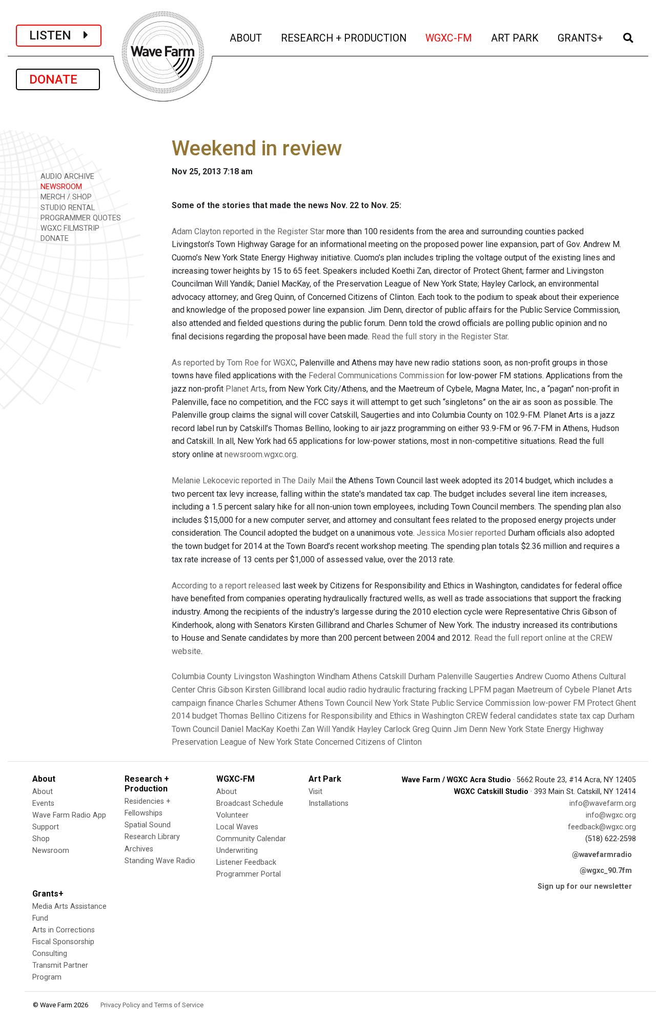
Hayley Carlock (384, 729)
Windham (333, 676)
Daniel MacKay (247, 729)
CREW (477, 716)
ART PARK (515, 38)
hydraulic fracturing (402, 690)
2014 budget (194, 716)
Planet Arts (245, 389)
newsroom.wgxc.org (260, 454)
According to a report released (226, 585)
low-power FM (558, 703)
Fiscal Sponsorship (63, 942)
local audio (327, 690)
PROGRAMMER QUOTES (79, 218)
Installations (328, 803)
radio (357, 690)
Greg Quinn (432, 729)
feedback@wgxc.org (602, 827)
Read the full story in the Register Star (439, 336)
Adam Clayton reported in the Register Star (248, 231)
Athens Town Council (335, 703)
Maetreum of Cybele (553, 690)
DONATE (58, 79)
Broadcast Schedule (249, 803)
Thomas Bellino (247, 716)
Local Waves (237, 827)
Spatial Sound (148, 825)
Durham (421, 676)
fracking (452, 690)
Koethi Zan (295, 729)
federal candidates (523, 716)
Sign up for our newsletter (585, 886)
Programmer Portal (248, 874)
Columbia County (202, 676)
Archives (139, 849)
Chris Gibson (220, 690)
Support (45, 827)
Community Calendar (251, 838)
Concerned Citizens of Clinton (368, 742)
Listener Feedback (246, 862)
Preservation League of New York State (242, 742)
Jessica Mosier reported (461, 533)
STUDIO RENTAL (66, 207)
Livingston (252, 676)
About (42, 791)
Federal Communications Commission (376, 375)
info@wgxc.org (611, 815)
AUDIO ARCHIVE (66, 176)
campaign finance (203, 703)
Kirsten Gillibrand (275, 690)
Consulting (49, 953)
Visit (315, 791)
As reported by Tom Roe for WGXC (234, 363)
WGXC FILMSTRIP (68, 228)
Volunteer (232, 815)
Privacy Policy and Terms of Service (151, 1005)
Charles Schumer (266, 703)
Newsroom (50, 850)
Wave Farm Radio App (69, 815)
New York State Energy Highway (546, 729)
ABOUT (246, 38)
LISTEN (56, 35)
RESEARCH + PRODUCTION (344, 38)
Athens (364, 676)
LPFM (480, 690)
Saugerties (494, 676)
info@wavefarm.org (602, 803)
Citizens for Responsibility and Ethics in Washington (370, 716)
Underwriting (237, 850)
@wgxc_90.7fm (606, 870)
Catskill (392, 676)
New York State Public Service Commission (452, 703)
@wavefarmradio (602, 854)
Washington (294, 676)
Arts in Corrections (63, 930)
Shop (41, 838)
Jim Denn (470, 729)
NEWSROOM (60, 186)
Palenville (455, 676)
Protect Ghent (611, 703)
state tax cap (582, 716)
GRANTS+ (581, 38)
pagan (504, 690)
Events (43, 803)
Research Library (152, 836)
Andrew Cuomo (543, 676)
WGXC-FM (449, 38)
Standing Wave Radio (160, 861)
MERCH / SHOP (65, 197)
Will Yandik (336, 729)
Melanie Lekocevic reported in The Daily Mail (252, 480)
